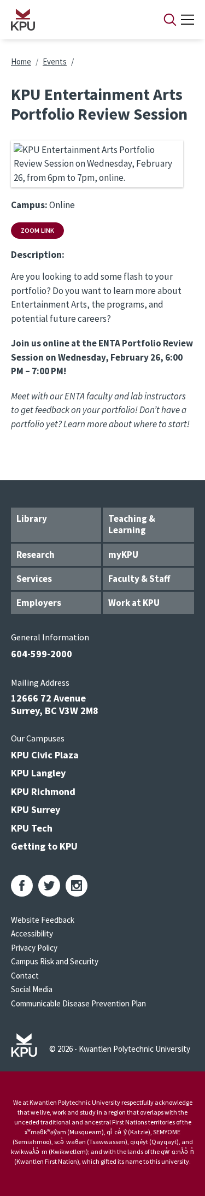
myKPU (123, 555)
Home (21, 61)
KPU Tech (31, 828)
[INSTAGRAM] (76, 886)
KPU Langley (38, 773)
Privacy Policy (34, 947)
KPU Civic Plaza (45, 755)
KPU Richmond (43, 791)
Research (35, 555)
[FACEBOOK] (22, 886)
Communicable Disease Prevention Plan (78, 1003)
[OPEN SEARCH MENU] (170, 19)
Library (31, 518)
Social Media (31, 989)
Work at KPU (134, 603)
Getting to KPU (44, 846)
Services (34, 579)
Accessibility (32, 933)
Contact (25, 975)
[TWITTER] (49, 886)
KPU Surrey (35, 809)
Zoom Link (37, 230)
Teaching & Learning (131, 524)
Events (55, 61)
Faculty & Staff (139, 579)
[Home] (73, 20)
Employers (38, 603)
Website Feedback (42, 920)
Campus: (29, 205)
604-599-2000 (41, 653)
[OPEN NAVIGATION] (187, 19)
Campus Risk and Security (54, 961)
